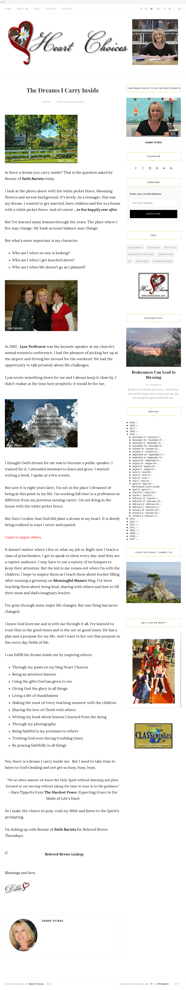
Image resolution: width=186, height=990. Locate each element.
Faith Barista (33, 178)
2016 (132, 431)
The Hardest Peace (60, 792)
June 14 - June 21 (141, 475)
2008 (133, 536)
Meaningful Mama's (70, 580)
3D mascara (153, 247)
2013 (132, 521)
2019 (132, 422)
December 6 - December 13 (146, 443)
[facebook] (141, 8)
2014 (132, 518)
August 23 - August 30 (144, 463)
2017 (132, 428)
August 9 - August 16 (143, 466)
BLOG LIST (67, 9)
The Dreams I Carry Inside (63, 90)
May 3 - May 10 (140, 481)
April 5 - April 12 (141, 489)
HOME (8, 9)
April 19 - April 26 (141, 484)
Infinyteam (163, 984)
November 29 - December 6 (146, 446)
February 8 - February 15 (145, 504)
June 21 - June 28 (141, 472)
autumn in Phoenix (162, 261)
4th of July (170, 247)
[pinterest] (165, 8)
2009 (133, 533)
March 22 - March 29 (143, 492)
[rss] (170, 8)
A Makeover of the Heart (141, 254)
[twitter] (151, 8)
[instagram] (146, 8)
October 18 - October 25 (145, 449)
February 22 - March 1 (144, 498)
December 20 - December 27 (147, 440)
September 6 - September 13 (147, 457)
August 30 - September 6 (145, 460)
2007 (133, 539)
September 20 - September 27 (147, 454)
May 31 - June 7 (140, 478)
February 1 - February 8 (145, 507)
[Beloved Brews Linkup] (63, 854)
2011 (132, 527)
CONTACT (50, 9)
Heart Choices (36, 984)
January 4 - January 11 (144, 516)
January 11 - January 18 (145, 513)
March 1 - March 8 (142, 495)
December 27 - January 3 (145, 437)
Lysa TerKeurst (33, 346)
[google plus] (158, 8)
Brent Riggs (142, 261)
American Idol (166, 254)
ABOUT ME (22, 9)
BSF (129, 261)
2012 (132, 524)
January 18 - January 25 (145, 510)
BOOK (37, 9)
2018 (132, 425)
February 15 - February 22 (146, 501)
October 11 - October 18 (144, 451)
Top (176, 984)
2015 (132, 434)
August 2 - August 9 (143, 469)
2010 (132, 530)
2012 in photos (135, 247)
